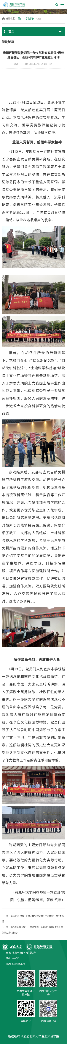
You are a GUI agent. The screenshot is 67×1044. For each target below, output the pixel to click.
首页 (20, 18)
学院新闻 (29, 18)
